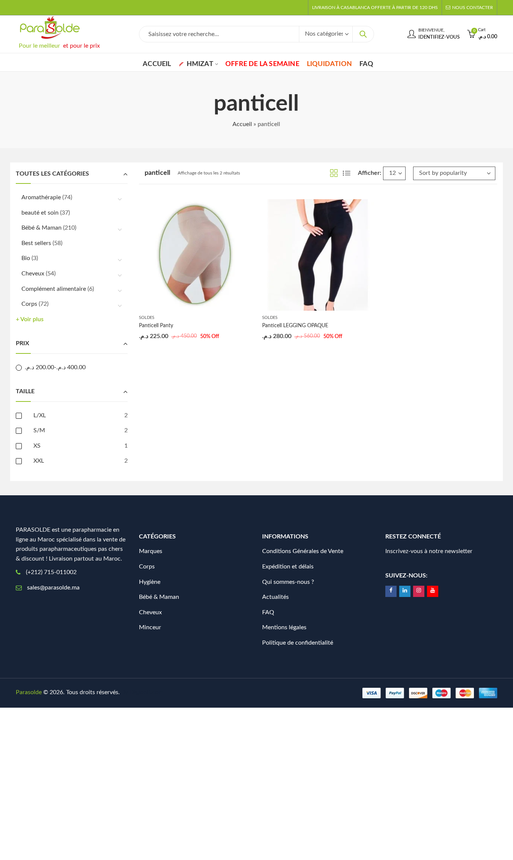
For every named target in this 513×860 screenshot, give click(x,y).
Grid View (334, 173)
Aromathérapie (41, 197)
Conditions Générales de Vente (302, 551)
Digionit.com (146, 692)
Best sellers (36, 243)
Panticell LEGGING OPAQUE (295, 325)
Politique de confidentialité (297, 643)
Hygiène (149, 582)
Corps (29, 304)
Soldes (146, 318)
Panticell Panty (156, 325)
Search (363, 34)
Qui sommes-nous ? (288, 582)
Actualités (275, 597)
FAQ (268, 612)
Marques (150, 551)
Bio (25, 258)
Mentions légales (284, 627)
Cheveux (32, 274)
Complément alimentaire (53, 289)
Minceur (150, 627)
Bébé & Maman (41, 228)
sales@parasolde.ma (53, 588)
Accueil (242, 124)
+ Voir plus (30, 319)
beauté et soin (40, 213)
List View (346, 173)
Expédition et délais (288, 567)
